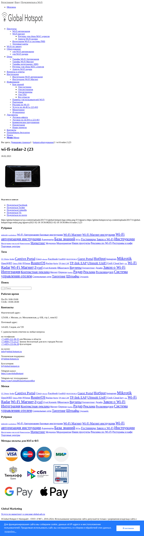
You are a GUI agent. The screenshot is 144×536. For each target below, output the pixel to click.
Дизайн (99, 268)
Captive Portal (25, 258)
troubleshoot (12, 235)
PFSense (26, 263)
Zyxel (38, 267)
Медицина (51, 243)
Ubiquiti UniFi (97, 263)
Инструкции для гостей (10, 243)
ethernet (44, 259)
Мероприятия (63, 243)
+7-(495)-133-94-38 (10, 344)
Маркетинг (38, 243)
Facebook (53, 259)
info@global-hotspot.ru (11, 351)
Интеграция (10, 272)
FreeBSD (62, 259)
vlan (125, 263)
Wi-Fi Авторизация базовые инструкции (40, 234)
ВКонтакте (63, 267)
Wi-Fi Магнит (72, 234)
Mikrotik (124, 258)
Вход (17, 2)
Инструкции (124, 239)
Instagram (111, 259)
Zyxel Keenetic (50, 268)
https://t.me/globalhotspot (12, 373)
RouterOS (38, 263)
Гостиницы (88, 239)
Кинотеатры (25, 243)
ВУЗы (78, 240)
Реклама (89, 272)
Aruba (11, 259)
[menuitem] (75, 36)
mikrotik (4, 235)
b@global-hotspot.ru (10, 366)
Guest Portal (85, 258)
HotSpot (100, 259)
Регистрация (7, 2)
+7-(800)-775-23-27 (10, 341)
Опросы (62, 272)
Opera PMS (17, 263)
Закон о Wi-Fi (105, 239)
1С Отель (5, 259)
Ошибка (70, 272)
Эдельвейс (84, 277)
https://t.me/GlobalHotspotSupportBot (18, 381)
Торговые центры (10, 246)
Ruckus (49, 263)
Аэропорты (47, 239)
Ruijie (55, 263)
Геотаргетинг (88, 268)
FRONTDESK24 (71, 259)
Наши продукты (81, 243)
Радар (78, 272)
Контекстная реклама (35, 272)
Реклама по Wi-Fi (101, 243)
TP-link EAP (78, 263)
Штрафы (72, 276)
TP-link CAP (64, 263)
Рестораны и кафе (122, 243)
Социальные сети (41, 276)
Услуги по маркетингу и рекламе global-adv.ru (23, 514)
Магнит (54, 272)
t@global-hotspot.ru (10, 359)
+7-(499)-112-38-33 (10, 339)
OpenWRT (6, 263)
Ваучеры (76, 267)
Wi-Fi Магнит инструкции (98, 234)
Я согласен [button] (128, 528)
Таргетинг (59, 276)
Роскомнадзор (104, 272)
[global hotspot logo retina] (22, 24)
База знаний (64, 239)
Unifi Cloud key (115, 263)
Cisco (39, 259)
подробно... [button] (10, 531)
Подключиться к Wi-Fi (31, 2)
